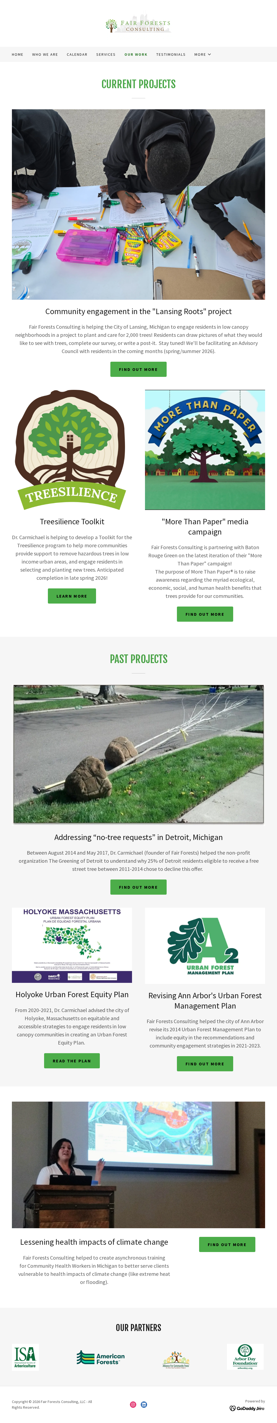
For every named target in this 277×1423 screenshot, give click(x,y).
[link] (138, 22)
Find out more (138, 369)
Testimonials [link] (171, 54)
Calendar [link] (77, 54)
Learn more (72, 596)
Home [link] (18, 54)
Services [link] (106, 54)
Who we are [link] (45, 54)
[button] (203, 54)
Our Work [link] (136, 54)
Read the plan (72, 1060)
